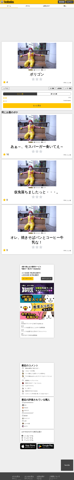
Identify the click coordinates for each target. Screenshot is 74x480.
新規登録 (61, 2)
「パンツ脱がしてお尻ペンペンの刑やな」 (35, 373)
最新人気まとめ (28, 478)
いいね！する (28, 436)
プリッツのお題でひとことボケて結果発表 (33, 326)
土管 (25, 421)
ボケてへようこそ (46, 278)
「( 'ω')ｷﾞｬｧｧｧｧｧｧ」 (29, 385)
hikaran (26, 407)
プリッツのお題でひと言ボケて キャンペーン (34, 330)
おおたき (26, 410)
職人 (65, 6)
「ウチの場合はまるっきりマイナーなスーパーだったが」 (38, 377)
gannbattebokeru (28, 402)
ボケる (28, 6)
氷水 (25, 405)
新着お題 (39, 478)
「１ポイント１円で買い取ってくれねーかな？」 (37, 393)
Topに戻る (67, 465)
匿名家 (26, 415)
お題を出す (46, 6)
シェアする (5, 88)
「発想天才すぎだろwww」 (31, 391)
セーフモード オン (27, 278)
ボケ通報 (52, 88)
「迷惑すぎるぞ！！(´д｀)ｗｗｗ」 (33, 383)
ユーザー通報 (67, 88)
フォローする (28, 438)
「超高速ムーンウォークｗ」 (31, 380)
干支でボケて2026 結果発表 (29, 334)
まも (69, 97)
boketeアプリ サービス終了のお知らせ (32, 322)
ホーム (9, 6)
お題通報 (59, 88)
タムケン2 (26, 418)
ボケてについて (53, 478)
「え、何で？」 (28, 388)
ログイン (69, 2)
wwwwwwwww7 (28, 413)
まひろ (26, 426)
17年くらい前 (67, 82)
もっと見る (37, 105)
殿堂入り (14, 478)
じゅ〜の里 (27, 423)
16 (7, 154)
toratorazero (67, 100)
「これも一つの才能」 (30, 371)
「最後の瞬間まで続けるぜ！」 (32, 368)
